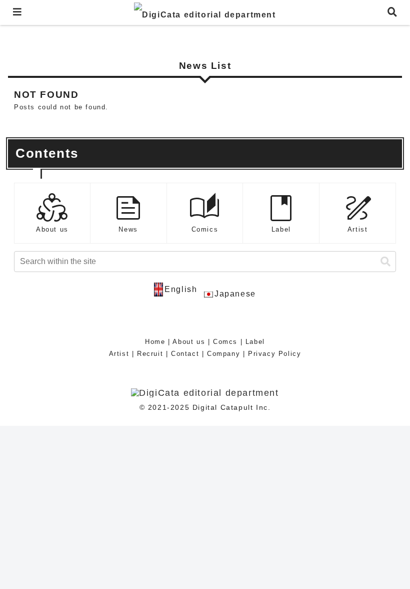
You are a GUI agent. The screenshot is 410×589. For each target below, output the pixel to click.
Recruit (150, 353)
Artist (119, 353)
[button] (385, 262)
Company (223, 353)
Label (255, 341)
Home (155, 341)
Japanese (235, 294)
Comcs (225, 341)
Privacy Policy (274, 353)
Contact (185, 353)
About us (188, 341)
